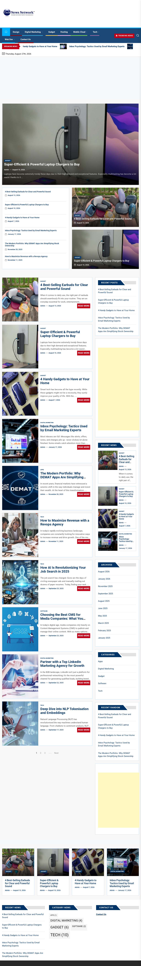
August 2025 (103, 601)
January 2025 (104, 638)
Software (44, 611)
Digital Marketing (33, 32)
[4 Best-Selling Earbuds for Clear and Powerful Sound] (105, 207)
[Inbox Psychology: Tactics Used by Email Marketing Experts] (107, 541)
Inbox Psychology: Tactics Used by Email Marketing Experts (31, 230)
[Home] (6, 32)
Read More (83, 306)
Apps (42, 469)
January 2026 (104, 579)
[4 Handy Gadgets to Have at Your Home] (107, 518)
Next (56, 753)
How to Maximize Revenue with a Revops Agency (26, 256)
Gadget (51, 32)
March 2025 (103, 623)
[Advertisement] (70, 79)
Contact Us (26, 39)
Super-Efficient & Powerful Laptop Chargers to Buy (42, 164)
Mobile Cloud (79, 32)
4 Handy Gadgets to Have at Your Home (22, 217)
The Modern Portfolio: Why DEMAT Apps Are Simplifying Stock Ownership (61, 477)
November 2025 (105, 586)
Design (16, 32)
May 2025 (102, 616)
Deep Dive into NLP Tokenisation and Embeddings (64, 711)
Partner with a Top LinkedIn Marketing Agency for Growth (62, 664)
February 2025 (104, 630)
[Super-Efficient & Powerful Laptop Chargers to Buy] (70, 144)
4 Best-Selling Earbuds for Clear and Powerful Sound (28, 192)
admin (6, 170)
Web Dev (9, 39)
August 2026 (103, 571)
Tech (95, 32)
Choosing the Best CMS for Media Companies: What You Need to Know (61, 619)
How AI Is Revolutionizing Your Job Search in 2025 (63, 570)
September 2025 (105, 593)
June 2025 (102, 608)
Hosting (64, 32)
